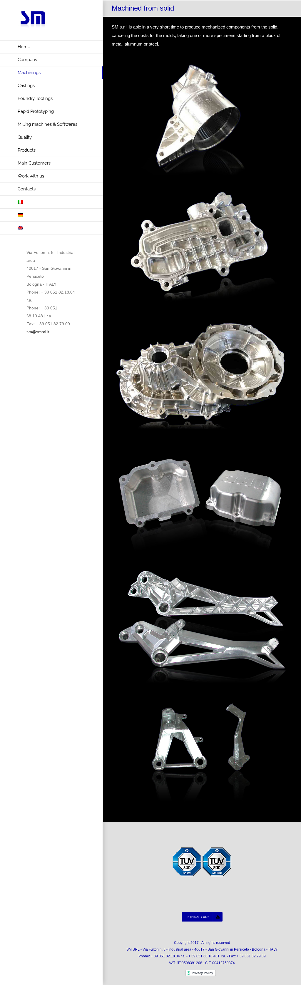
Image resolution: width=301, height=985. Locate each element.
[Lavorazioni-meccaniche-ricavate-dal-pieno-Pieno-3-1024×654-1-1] (202, 189)
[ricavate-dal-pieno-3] (202, 570)
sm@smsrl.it (37, 331)
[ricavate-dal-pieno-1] (202, 443)
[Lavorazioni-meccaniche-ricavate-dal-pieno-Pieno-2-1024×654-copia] (202, 62)
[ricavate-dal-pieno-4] (202, 697)
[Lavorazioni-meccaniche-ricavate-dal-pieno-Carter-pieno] (202, 316)
